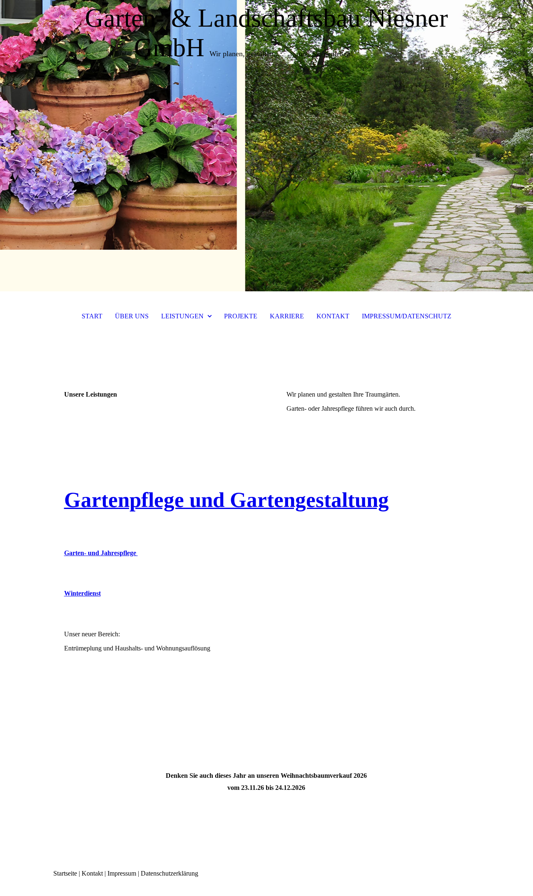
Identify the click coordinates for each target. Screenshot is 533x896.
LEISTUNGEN (182, 316)
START (92, 316)
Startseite (65, 873)
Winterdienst (82, 593)
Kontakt (92, 873)
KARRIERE (287, 316)
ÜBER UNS (132, 316)
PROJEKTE (240, 316)
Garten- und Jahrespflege (101, 552)
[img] (266, 145)
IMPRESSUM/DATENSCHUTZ (406, 316)
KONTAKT (332, 316)
